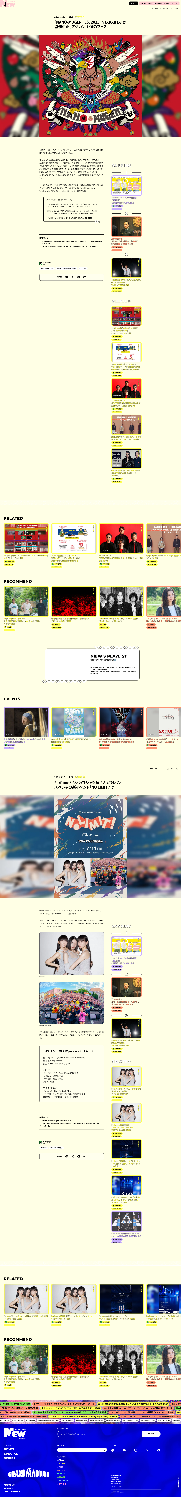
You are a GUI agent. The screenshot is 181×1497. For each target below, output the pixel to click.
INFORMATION (116, 1482)
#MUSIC (61, 1464)
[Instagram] (136, 1450)
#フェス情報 (82, 268)
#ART (60, 1467)
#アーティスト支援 (131, 1420)
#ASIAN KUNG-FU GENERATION (66, 268)
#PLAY (60, 1460)
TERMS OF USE (116, 1484)
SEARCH (60, 1445)
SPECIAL (158, 3)
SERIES (166, 3)
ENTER (151, 1434)
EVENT (150, 3)
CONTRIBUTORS (12, 1492)
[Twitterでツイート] (73, 277)
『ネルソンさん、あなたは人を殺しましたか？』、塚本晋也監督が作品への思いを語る (118, 1416)
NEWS (143, 3)
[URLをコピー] (85, 277)
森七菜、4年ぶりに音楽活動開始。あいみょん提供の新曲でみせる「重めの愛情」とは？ (74, 1404)
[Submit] (104, 1450)
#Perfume (44, 1147)
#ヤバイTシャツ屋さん (56, 1147)
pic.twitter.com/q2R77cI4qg (82, 213)
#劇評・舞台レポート (64, 1420)
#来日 (175, 1420)
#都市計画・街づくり (80, 1420)
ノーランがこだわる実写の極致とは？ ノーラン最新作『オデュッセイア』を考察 (100, 1412)
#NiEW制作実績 (48, 1420)
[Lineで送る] (67, 277)
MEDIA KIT (115, 1480)
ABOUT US (9, 1485)
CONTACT (114, 1478)
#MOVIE (61, 1470)
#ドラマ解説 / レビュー (97, 1420)
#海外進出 (143, 1420)
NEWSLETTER (63, 1428)
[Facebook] (159, 1450)
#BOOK (61, 1474)
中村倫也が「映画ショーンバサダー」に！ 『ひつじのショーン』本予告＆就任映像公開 (89, 1408)
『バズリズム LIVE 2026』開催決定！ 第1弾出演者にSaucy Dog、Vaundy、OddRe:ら (47, 1416)
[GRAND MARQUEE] (29, 1472)
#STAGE (61, 1477)
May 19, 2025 (86, 218)
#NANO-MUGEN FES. (47, 268)
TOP (151, 8)
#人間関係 (166, 1420)
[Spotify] (113, 1450)
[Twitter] (147, 1450)
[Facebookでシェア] (79, 277)
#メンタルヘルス (34, 1420)
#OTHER (61, 1484)
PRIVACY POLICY (117, 1486)
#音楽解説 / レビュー (115, 1420)
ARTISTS (8, 1488)
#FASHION (62, 1481)
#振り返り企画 (155, 1420)
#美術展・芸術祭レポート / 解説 (15, 1420)
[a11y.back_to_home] (7, 4)
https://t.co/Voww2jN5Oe (63, 213)
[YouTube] (124, 1450)
